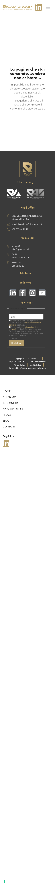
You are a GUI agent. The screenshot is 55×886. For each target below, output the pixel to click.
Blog (6, 420)
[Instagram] (32, 292)
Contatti (9, 426)
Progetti (8, 415)
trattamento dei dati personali (24, 328)
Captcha (13, 338)
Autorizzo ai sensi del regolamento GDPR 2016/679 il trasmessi (25, 323)
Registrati (16, 342)
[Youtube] (42, 292)
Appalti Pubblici (13, 409)
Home (7, 391)
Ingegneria (10, 403)
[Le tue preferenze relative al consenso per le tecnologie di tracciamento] (4, 881)
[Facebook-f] (22, 292)
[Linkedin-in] (38, 7)
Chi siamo (9, 397)
